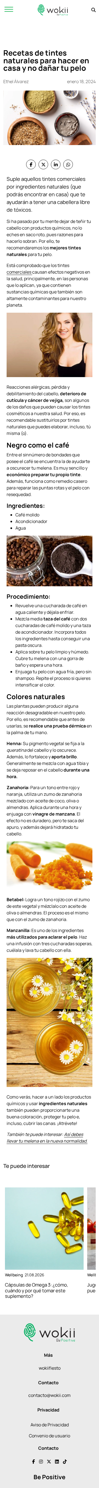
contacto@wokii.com (49, 1395)
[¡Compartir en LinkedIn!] (56, 164)
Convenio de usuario (49, 1436)
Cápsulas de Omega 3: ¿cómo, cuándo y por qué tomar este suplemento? (36, 1290)
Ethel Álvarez (16, 81)
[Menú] (8, 9)
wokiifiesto (50, 1368)
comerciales (19, 272)
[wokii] (53, 9)
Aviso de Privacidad (50, 1425)
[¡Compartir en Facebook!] (31, 164)
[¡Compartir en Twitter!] (43, 164)
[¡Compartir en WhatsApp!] (68, 164)
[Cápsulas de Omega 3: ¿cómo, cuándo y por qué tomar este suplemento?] (44, 1228)
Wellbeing (14, 1274)
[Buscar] (93, 10)
